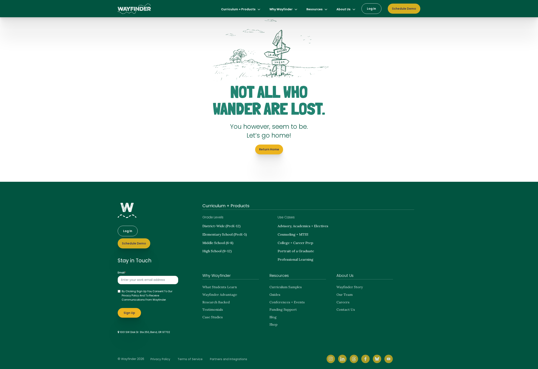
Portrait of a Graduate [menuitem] (296, 251)
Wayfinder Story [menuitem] (349, 287)
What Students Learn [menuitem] (219, 287)
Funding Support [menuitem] (283, 309)
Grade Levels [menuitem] (212, 217)
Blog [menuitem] (273, 317)
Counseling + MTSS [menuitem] (293, 234)
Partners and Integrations (228, 359)
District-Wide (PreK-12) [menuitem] (221, 226)
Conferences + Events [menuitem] (287, 302)
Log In (371, 9)
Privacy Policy (160, 359)
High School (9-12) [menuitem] (217, 251)
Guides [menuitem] (274, 294)
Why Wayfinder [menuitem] (281, 9)
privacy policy (130, 295)
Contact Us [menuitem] (345, 309)
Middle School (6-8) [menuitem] (217, 243)
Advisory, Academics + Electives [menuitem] (303, 226)
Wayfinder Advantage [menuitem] (219, 294)
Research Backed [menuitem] (216, 302)
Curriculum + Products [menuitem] (238, 9)
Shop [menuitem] (273, 324)
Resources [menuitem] (314, 9)
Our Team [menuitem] (344, 294)
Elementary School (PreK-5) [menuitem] (224, 234)
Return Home (269, 149)
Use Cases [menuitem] (286, 217)
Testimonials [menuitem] (212, 309)
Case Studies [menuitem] (212, 317)
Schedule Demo (404, 9)
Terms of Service (190, 359)
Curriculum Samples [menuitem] (285, 287)
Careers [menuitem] (342, 302)
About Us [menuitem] (343, 9)
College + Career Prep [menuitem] (295, 243)
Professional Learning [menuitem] (295, 259)
